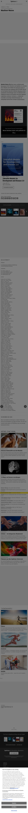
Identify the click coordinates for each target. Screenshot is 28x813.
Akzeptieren (14, 803)
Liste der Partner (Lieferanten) (7, 799)
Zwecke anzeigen (14, 810)
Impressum (16, 788)
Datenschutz (12, 788)
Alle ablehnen (14, 806)
